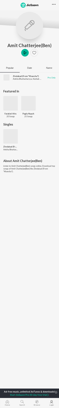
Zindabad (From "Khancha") (26, 76)
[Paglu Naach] (28, 103)
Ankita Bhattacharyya (22, 79)
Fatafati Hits (10, 113)
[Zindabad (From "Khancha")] (10, 136)
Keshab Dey (38, 79)
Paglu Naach (28, 113)
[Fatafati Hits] (10, 103)
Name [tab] (49, 68)
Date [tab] (29, 68)
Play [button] (25, 53)
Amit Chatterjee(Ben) (29, 45)
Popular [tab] (10, 68)
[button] (34, 53)
